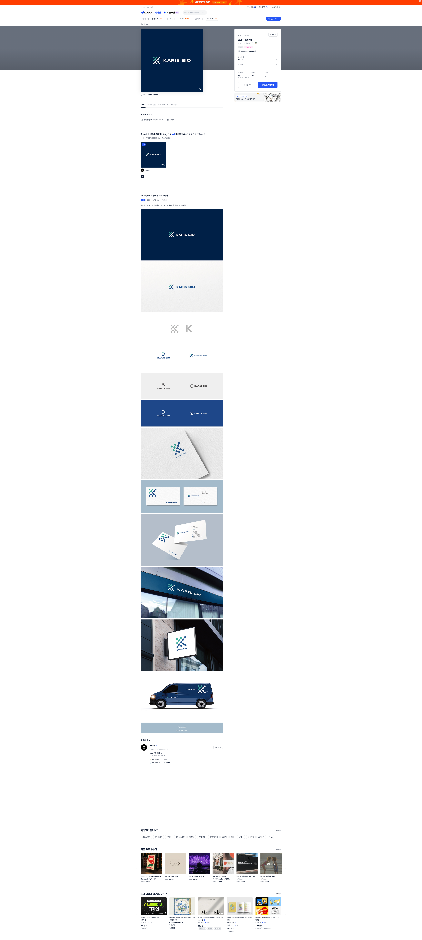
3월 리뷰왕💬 (218, 928)
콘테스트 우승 (202, 928)
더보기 (278, 830)
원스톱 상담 (212, 19)
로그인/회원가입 (276, 7)
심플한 (148, 200)
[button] (257, 58)
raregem (252, 51)
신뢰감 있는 (156, 200)
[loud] (143, 7)
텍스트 (163, 200)
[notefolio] (150, 7)
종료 (142, 24)
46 (154, 104)
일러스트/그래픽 (162, 749)
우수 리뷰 (144, 928)
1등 (144, 144)
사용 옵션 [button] (240, 65)
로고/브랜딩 (153, 749)
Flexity (155, 94)
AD (420, 1)
